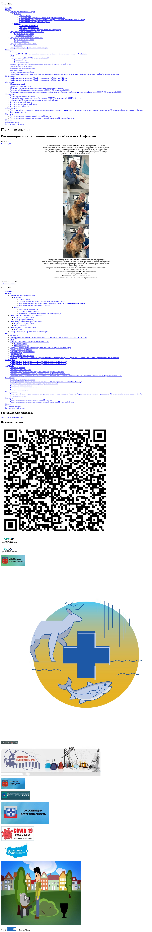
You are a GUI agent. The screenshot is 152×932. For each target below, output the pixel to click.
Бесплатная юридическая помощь (22, 68)
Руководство (14, 52)
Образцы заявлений (17, 84)
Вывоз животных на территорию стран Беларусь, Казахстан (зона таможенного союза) (52, 20)
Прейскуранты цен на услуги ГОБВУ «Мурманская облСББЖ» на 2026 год (38, 80)
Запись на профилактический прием (23, 104)
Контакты (9, 114)
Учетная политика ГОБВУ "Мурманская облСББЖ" (29, 58)
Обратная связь (11, 108)
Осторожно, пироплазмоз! (29, 28)
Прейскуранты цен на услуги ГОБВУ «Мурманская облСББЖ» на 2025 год (38, 78)
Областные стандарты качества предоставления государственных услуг (37, 88)
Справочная (9, 94)
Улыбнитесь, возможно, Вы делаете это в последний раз (40, 30)
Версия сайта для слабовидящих (13, 417)
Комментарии (6, 144)
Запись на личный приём (14, 124)
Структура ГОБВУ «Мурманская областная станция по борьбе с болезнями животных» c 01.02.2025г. (48, 54)
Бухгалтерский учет (21, 62)
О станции (9, 50)
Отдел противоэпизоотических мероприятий (27, 32)
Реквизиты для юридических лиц (22, 96)
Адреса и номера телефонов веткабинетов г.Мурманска (31, 116)
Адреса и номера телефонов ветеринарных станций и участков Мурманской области (42, 118)
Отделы (8, 10)
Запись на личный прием (19, 106)
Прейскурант (10, 76)
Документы (9, 82)
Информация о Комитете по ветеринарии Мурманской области (34, 100)
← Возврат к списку (8, 284)
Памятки (17, 14)
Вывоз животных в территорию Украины (34, 22)
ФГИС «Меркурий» (21, 42)
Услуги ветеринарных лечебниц (22, 72)
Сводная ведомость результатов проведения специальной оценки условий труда (40, 64)
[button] (6, 4)
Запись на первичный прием (21, 102)
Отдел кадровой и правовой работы (23, 44)
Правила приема (25, 16)
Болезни (17, 24)
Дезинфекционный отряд (23, 36)
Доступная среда (16, 70)
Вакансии (18, 46)
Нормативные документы (24, 34)
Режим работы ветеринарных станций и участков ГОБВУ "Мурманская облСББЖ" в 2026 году (46, 98)
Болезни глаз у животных (28, 26)
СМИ (12, 56)
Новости (8, 8)
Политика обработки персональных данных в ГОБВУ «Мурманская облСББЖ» (40, 90)
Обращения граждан (13, 122)
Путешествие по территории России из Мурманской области (42, 18)
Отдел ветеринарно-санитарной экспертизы (26, 38)
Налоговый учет (20, 60)
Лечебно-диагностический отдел (22, 12)
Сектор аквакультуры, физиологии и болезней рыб (29, 48)
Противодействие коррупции (21, 66)
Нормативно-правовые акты (20, 86)
